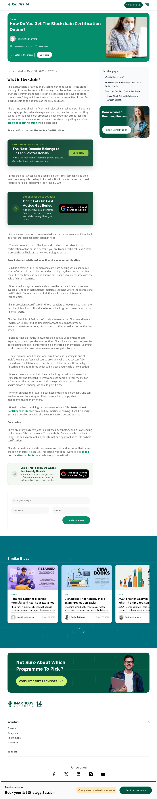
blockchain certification (22, 122)
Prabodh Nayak (78, 617)
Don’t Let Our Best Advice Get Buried (123, 91)
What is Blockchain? (114, 77)
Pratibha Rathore (133, 617)
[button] (82, 630)
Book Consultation (116, 129)
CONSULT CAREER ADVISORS (38, 681)
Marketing (13, 742)
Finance (12, 728)
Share (46, 54)
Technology (14, 737)
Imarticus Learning (27, 38)
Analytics (13, 733)
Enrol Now (78, 152)
